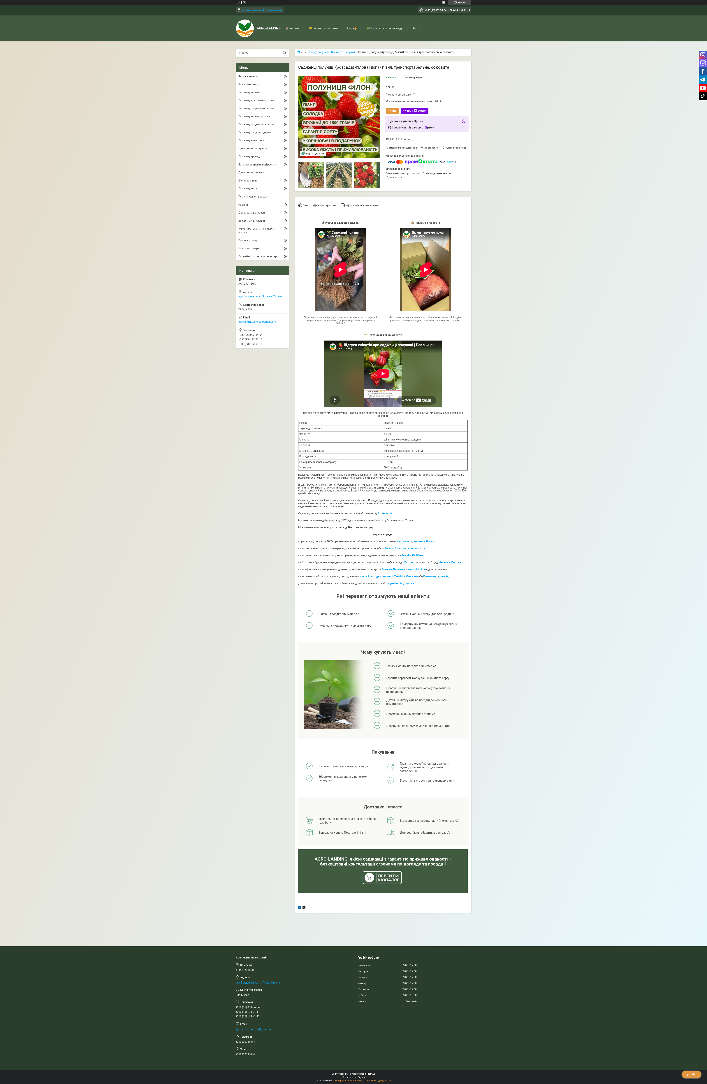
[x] (304, 908)
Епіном (389, 548)
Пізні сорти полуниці (343, 52)
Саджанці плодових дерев (254, 132)
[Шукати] (284, 53)
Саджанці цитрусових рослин (256, 108)
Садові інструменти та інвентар (257, 256)
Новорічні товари (248, 248)
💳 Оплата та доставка (323, 28)
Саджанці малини (249, 92)
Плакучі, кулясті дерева (252, 196)
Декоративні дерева (251, 172)
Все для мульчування (251, 220)
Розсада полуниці (318, 52)
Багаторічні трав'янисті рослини (257, 164)
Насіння (243, 204)
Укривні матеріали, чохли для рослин (256, 230)
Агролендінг (386, 513)
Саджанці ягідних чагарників (256, 124)
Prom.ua (371, 1074)
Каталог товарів (248, 76)
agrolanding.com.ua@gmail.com (257, 321)
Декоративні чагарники (252, 148)
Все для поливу (247, 240)
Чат (694, 1074)
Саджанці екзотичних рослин (256, 100)
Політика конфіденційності (377, 1080)
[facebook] (299, 908)
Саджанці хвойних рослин (254, 116)
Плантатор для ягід (436, 576)
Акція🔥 (352, 28)
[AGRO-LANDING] (245, 28)
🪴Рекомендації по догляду (384, 28)
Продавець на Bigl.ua (353, 1077)
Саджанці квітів (248, 188)
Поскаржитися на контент (347, 1080)
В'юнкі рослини (247, 180)
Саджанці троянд (249, 156)
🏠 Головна (292, 28)
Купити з (408, 110)
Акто (385, 569)
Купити (392, 110)
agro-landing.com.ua (401, 583)
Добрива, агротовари (251, 212)
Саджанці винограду (251, 140)
